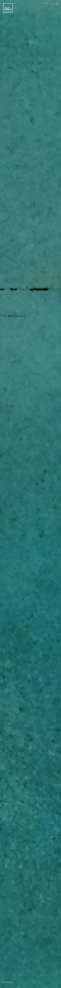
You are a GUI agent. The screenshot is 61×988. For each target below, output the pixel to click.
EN (47, 3)
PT (45, 3)
